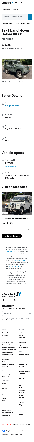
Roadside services (24, 354)
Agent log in (5, 376)
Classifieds (5, 386)
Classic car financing (8, 364)
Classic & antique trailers (9, 349)
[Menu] (31, 3)
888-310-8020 (22, 357)
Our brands (22, 392)
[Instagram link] (11, 300)
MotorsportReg (6, 415)
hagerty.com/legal (14, 266)
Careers (21, 395)
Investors (21, 402)
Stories (4, 400)
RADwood (21, 378)
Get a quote (5, 332)
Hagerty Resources (7, 412)
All (3, 403)
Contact (21, 400)
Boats (3, 357)
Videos (4, 398)
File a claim (5, 335)
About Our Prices (11, 251)
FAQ (20, 412)
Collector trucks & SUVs (8, 347)
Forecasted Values (19, 260)
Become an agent (7, 374)
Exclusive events (23, 347)
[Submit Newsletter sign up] (30, 313)
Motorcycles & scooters (8, 352)
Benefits (21, 340)
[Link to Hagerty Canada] (7, 424)
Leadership (22, 390)
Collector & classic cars (8, 344)
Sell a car (4, 388)
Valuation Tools (20, 3)
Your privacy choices (11, 431)
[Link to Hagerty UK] (10, 424)
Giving (20, 405)
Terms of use (18, 434)
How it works (5, 391)
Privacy (21, 414)
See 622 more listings (11, 236)
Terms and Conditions (17, 319)
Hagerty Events (23, 364)
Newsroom (21, 397)
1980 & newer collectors (8, 342)
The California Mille (24, 369)
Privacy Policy (5, 319)
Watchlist (16, 9)
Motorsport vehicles (7, 354)
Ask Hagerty (22, 337)
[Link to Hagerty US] (3, 424)
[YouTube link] (15, 300)
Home (20, 385)
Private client (5, 359)
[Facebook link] (3, 300)
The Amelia (22, 366)
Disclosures (5, 434)
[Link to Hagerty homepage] (11, 294)
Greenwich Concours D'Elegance (24, 372)
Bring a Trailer (11, 106)
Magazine (21, 345)
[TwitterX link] (7, 300)
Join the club (22, 332)
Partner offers (22, 342)
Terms (20, 417)
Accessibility (21, 431)
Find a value (6, 9)
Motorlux (21, 375)
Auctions (4, 383)
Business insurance (7, 362)
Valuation (21, 335)
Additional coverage (7, 366)
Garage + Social (6, 410)
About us (21, 387)
